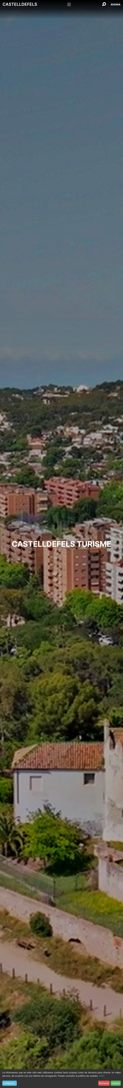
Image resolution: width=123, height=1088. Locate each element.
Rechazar (104, 1083)
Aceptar (115, 1083)
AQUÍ (101, 1075)
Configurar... (9, 1083)
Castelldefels (20, 4)
